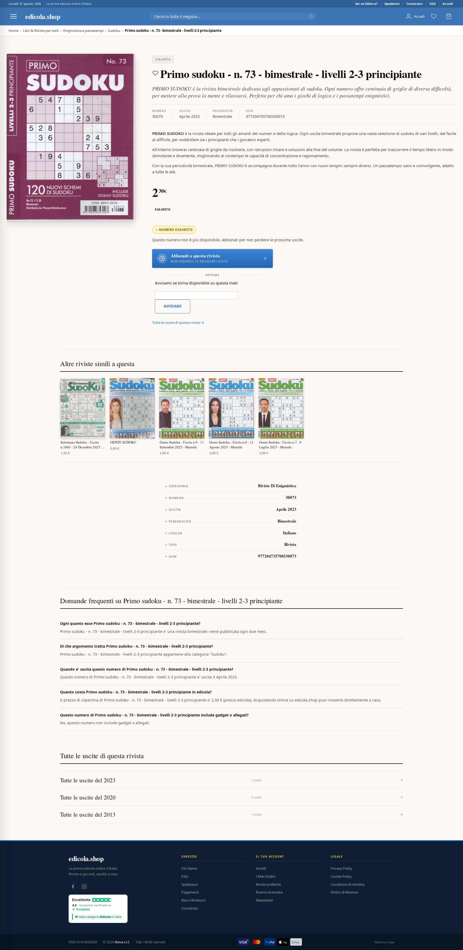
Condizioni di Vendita (347, 884)
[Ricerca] (311, 16)
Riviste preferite (268, 884)
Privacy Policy (341, 868)
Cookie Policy (341, 876)
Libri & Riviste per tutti (41, 30)
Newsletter (264, 900)
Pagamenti (190, 892)
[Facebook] (73, 886)
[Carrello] (448, 16)
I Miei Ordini (265, 876)
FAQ (433, 4)
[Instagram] (84, 886)
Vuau (390, 942)
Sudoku (114, 30)
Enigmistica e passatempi (83, 30)
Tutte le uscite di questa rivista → (178, 322)
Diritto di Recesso (344, 892)
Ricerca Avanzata (269, 892)
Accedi (448, 4)
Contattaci (414, 4)
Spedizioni (391, 4)
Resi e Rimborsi (193, 900)
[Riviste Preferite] (433, 16)
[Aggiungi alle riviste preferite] (155, 73)
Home (13, 30)
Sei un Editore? (366, 4)
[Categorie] (13, 16)
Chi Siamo (189, 868)
